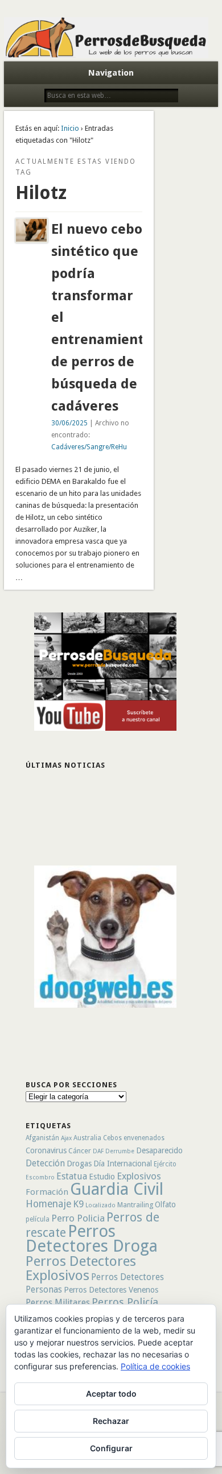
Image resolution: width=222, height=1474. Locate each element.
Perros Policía (125, 1302)
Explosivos (139, 1176)
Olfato (165, 1204)
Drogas (79, 1163)
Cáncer (79, 1150)
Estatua (71, 1176)
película (38, 1219)
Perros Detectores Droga (92, 1239)
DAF (98, 1151)
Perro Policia (78, 1218)
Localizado (100, 1205)
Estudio (102, 1176)
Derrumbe (119, 1151)
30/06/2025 (69, 423)
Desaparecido (159, 1150)
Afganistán (42, 1138)
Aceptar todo (111, 1393)
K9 (78, 1204)
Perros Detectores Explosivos (81, 1268)
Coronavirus (46, 1150)
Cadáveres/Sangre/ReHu (89, 447)
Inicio (70, 128)
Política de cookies (155, 1366)
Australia (87, 1138)
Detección (45, 1163)
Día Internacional (122, 1163)
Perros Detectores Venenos (111, 1289)
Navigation (111, 73)
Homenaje (48, 1204)
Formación (47, 1192)
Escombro (40, 1177)
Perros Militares (58, 1302)
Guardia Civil (116, 1189)
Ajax (66, 1138)
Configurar (111, 1448)
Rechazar (111, 1421)
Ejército (165, 1164)
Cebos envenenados (134, 1138)
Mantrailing (135, 1204)
